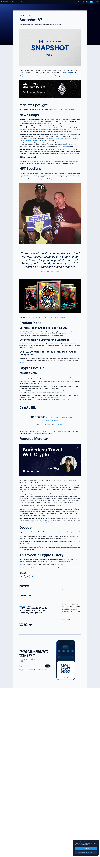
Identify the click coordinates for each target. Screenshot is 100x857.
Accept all (86, 848)
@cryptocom (57, 417)
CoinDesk (52, 119)
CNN (42, 140)
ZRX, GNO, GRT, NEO (25, 332)
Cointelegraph (65, 146)
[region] (86, 848)
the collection (63, 317)
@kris (63, 417)
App (74, 360)
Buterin (21, 564)
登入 (87, 1)
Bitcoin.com (62, 131)
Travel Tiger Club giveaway (48, 522)
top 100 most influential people (57, 561)
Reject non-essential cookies (86, 852)
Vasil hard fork (37, 161)
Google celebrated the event (27, 74)
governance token (53, 397)
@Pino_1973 (49, 417)
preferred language (27, 347)
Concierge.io (38, 508)
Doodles (64, 149)
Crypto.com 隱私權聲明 (37, 669)
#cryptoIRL (69, 417)
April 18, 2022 (59, 424)
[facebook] (21, 576)
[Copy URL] (32, 576)
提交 (48, 666)
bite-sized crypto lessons (72, 568)
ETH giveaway (23, 76)
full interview (34, 317)
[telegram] (28, 576)
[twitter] (25, 576)
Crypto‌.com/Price (69, 109)
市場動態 (29, 15)
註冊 (91, 1)
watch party (67, 72)
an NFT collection (34, 175)
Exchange (22, 362)
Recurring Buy (23, 333)
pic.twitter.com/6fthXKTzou (50, 420)
